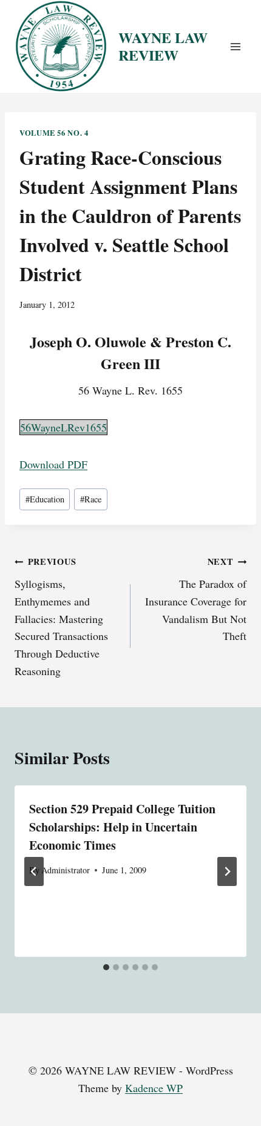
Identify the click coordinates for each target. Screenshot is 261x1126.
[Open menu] (235, 46)
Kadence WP (154, 1088)
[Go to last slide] (34, 871)
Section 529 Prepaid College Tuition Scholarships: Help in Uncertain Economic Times (122, 827)
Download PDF (53, 464)
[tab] (106, 967)
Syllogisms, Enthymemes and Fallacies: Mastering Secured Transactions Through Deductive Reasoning (61, 616)
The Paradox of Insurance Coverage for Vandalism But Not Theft (195, 599)
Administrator (65, 870)
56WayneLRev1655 (63, 427)
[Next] (227, 871)
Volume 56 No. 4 (53, 132)
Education (44, 499)
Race (90, 499)
